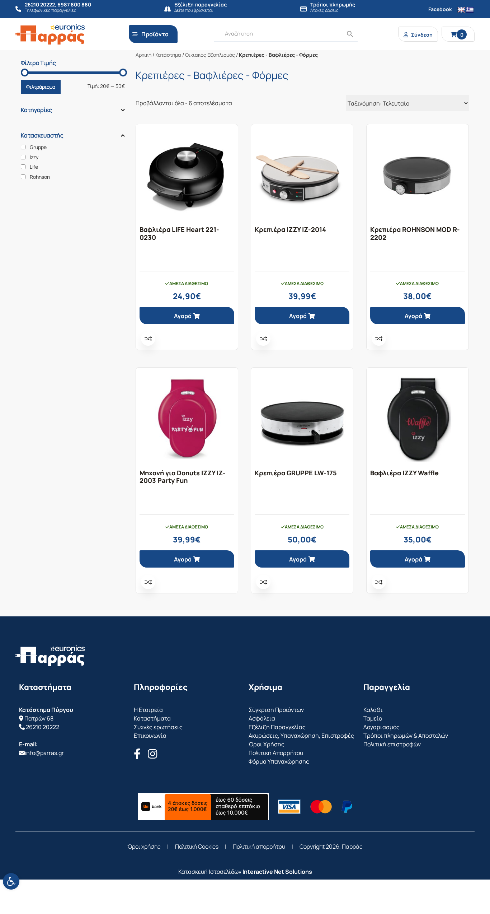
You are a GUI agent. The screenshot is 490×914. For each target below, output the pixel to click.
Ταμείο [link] (372, 718)
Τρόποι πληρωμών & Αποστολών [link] (405, 736)
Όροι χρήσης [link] (144, 846)
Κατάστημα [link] (168, 54)
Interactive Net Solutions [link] (277, 872)
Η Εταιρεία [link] (148, 710)
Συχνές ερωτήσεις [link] (158, 727)
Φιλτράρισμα (40, 86)
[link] (11, 881)
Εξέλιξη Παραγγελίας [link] (277, 727)
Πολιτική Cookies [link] (196, 846)
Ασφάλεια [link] (262, 718)
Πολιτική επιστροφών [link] (392, 744)
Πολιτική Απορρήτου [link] (276, 753)
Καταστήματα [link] (152, 718)
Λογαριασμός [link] (381, 727)
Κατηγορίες (36, 109)
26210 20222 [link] (42, 727)
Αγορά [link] (183, 316)
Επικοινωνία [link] (150, 736)
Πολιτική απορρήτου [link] (259, 846)
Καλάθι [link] (373, 710)
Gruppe (38, 147)
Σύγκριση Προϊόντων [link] (276, 710)
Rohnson (40, 177)
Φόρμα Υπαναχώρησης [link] (279, 761)
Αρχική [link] (143, 54)
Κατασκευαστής (42, 135)
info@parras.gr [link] (44, 753)
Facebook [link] (440, 9)
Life (34, 167)
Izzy (34, 157)
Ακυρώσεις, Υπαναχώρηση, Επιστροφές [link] (301, 736)
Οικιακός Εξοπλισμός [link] (210, 54)
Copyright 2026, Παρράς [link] (331, 846)
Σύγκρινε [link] (148, 338)
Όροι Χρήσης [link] (266, 744)
